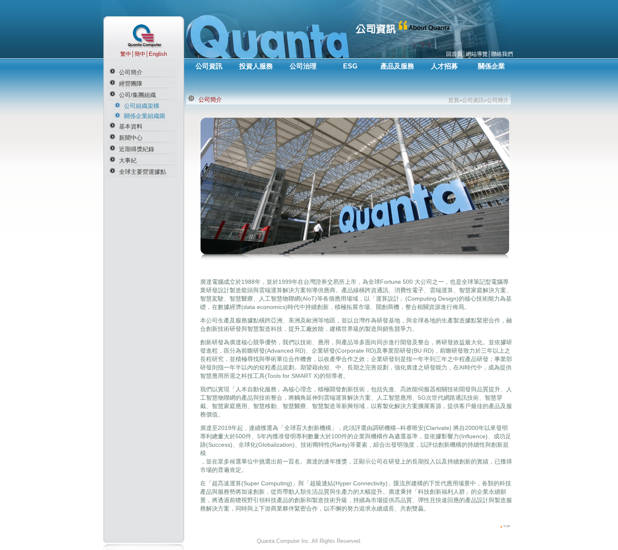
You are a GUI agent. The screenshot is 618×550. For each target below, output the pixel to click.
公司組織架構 (141, 105)
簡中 (140, 54)
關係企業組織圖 (144, 116)
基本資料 (131, 126)
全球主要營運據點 (142, 171)
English (158, 54)
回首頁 (454, 54)
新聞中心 (131, 137)
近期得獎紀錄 (136, 149)
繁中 (125, 54)
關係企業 (491, 66)
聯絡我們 (502, 54)
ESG (350, 66)
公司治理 (303, 66)
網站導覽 (477, 54)
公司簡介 (131, 72)
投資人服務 (256, 66)
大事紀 (128, 160)
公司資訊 (208, 66)
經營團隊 (131, 83)
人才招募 (444, 66)
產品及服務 (397, 66)
